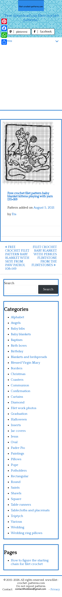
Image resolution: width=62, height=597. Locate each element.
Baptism (17, 340)
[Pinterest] (4, 21)
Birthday (17, 351)
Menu (7, 41)
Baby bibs (18, 328)
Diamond (17, 402)
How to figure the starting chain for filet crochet (30, 562)
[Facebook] (4, 28)
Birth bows (19, 345)
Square (16, 499)
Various (16, 522)
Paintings (17, 453)
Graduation (19, 414)
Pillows (16, 459)
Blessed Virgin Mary (25, 362)
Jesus (14, 436)
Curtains (17, 397)
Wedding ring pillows (26, 533)
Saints (15, 487)
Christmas (18, 374)
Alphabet (17, 317)
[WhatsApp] (4, 35)
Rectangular (20, 476)
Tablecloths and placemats (30, 510)
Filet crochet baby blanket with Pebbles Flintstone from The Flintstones (44, 256)
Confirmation (20, 391)
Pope (14, 465)
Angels (16, 323)
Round (15, 482)
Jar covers (18, 431)
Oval (14, 442)
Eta (14, 214)
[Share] (4, 42)
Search (9, 283)
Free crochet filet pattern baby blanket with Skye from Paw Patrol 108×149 (17, 258)
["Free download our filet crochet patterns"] (31, 5)
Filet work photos (23, 408)
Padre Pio (18, 448)
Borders (16, 368)
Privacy (55, 589)
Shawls (16, 493)
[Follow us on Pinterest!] (20, 34)
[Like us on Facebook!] (43, 34)
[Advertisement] (31, 77)
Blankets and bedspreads (29, 357)
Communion (20, 385)
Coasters (17, 380)
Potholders (19, 470)
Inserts (16, 425)
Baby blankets (21, 334)
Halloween (19, 419)
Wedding (17, 527)
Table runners (21, 504)
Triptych (17, 516)
